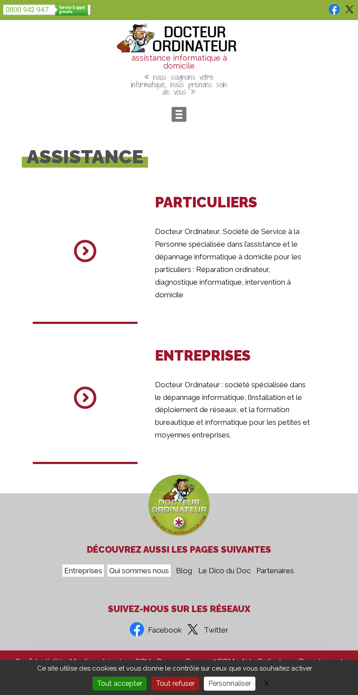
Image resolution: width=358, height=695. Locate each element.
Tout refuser (175, 683)
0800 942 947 (27, 10)
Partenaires (275, 570)
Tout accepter (119, 683)
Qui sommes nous (139, 570)
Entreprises (83, 570)
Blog (184, 570)
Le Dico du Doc (224, 570)
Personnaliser (229, 683)
